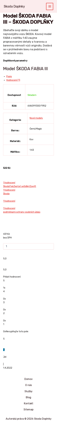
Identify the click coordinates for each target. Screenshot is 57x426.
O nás (28, 385)
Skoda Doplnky (14, 6)
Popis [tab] (9, 76)
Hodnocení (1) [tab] (13, 80)
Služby (28, 391)
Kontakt (28, 403)
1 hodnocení (9, 182)
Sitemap (28, 409)
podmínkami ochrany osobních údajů (21, 212)
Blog (28, 397)
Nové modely (36, 118)
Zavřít (33, 186)
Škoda (6, 186)
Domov (28, 379)
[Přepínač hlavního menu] (49, 6)
